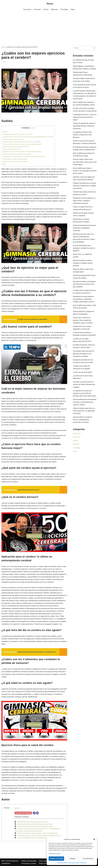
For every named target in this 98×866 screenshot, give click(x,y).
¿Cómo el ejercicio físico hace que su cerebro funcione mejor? (21, 144)
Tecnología (64, 9)
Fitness (45, 9)
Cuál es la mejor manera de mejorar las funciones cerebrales (21, 142)
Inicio (3, 47)
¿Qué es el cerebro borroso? (11, 149)
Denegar (72, 858)
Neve (3, 861)
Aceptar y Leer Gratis (56, 858)
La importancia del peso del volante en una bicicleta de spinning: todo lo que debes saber (84, 393)
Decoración (27, 9)
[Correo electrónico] (37, 813)
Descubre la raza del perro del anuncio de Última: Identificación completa (84, 384)
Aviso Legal (83, 862)
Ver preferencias (88, 858)
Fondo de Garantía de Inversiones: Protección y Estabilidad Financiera (84, 228)
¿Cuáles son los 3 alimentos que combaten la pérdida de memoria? (23, 156)
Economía (37, 9)
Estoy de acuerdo (34, 247)
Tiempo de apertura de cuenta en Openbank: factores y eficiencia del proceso (40, 837)
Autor (4, 164)
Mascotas (54, 9)
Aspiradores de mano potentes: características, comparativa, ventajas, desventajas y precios (83, 299)
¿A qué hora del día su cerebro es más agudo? (17, 154)
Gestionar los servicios (54, 853)
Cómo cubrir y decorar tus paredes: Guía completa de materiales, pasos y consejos (83, 320)
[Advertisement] (49, 25)
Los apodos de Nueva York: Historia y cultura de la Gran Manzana (82, 134)
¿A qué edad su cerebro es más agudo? (14, 159)
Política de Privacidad (73, 862)
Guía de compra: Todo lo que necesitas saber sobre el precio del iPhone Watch (85, 162)
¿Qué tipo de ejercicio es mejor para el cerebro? (17, 134)
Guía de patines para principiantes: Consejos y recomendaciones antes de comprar (85, 402)
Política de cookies (62, 862)
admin (16, 808)
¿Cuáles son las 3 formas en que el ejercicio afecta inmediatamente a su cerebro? (28, 137)
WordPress (6, 863)
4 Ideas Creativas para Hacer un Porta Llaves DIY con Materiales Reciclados (84, 410)
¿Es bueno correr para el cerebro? (13, 139)
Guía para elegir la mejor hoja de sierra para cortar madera (35, 824)
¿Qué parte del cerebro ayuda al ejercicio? (15, 146)
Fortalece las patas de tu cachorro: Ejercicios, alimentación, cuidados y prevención (84, 185)
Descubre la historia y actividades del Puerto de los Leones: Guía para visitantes (84, 284)
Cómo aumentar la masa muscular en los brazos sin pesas (35, 826)
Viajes (72, 9)
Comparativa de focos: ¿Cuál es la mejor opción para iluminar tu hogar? (39, 835)
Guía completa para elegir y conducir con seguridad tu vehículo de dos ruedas (85, 170)
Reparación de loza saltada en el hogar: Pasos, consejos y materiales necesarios (84, 200)
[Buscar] (94, 48)
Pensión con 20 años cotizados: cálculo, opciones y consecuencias (37, 833)
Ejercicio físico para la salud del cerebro (14, 161)
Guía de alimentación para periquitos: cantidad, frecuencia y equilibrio (84, 248)
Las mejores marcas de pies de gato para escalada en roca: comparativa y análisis (83, 353)
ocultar (32, 128)
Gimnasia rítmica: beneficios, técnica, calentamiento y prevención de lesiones (82, 419)
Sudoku (4, 132)
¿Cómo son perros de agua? (82, 372)
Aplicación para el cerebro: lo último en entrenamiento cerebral (21, 151)
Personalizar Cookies (28, 863)
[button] (94, 839)
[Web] (34, 813)
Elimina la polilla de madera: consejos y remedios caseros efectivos (83, 263)
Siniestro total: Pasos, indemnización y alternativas (32, 821)
